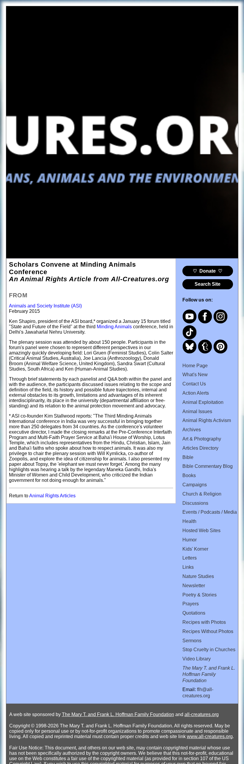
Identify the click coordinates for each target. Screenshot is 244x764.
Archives (191, 429)
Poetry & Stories (199, 594)
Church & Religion (201, 493)
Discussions (195, 503)
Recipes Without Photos (207, 631)
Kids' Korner (195, 548)
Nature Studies (198, 576)
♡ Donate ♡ (207, 271)
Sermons (191, 640)
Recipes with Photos (204, 622)
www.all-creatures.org (210, 736)
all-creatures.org (201, 714)
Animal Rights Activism (206, 420)
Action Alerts (195, 393)
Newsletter (193, 585)
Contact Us (194, 383)
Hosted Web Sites (201, 530)
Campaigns (194, 484)
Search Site (207, 284)
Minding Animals (114, 326)
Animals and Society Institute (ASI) (45, 305)
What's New (195, 374)
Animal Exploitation (202, 402)
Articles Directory (200, 448)
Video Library (196, 658)
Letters (189, 557)
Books (189, 475)
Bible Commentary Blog (207, 466)
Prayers (190, 603)
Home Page (195, 365)
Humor (189, 539)
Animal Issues (197, 411)
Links (188, 567)
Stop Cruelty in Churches (208, 649)
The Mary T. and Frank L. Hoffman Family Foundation (118, 714)
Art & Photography (201, 438)
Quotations (193, 612)
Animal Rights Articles (52, 495)
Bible (187, 457)
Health (189, 521)
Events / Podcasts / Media (209, 512)
